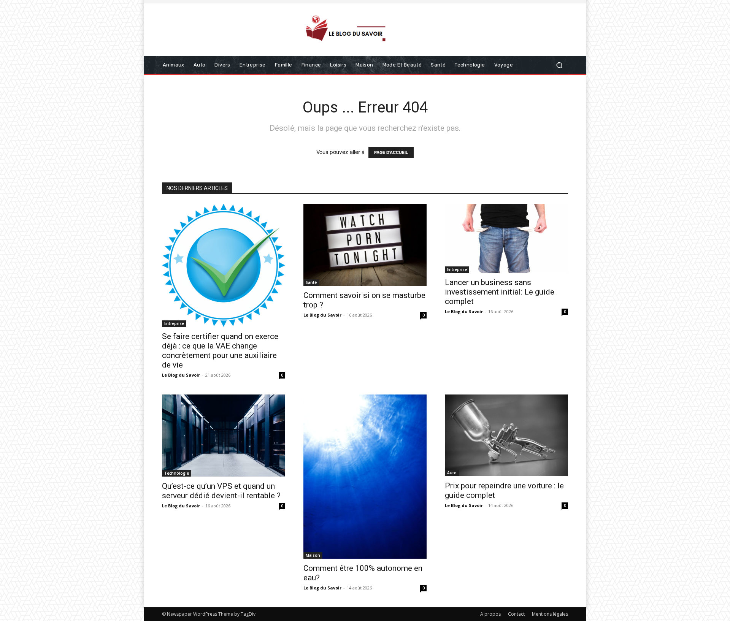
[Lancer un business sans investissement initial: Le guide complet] (506, 238)
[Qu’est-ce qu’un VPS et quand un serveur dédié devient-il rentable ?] (223, 435)
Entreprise (174, 323)
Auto (452, 472)
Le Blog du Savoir (181, 375)
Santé (311, 282)
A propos (490, 614)
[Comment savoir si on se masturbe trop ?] (365, 245)
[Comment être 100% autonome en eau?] (365, 476)
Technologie (176, 473)
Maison (313, 555)
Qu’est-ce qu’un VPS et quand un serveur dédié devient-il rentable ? (221, 491)
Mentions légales (550, 614)
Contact (516, 614)
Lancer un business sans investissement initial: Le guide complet (499, 292)
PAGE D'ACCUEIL (391, 152)
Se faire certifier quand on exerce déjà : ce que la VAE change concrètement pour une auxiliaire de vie (220, 350)
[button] (559, 65)
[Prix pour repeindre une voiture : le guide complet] (506, 435)
